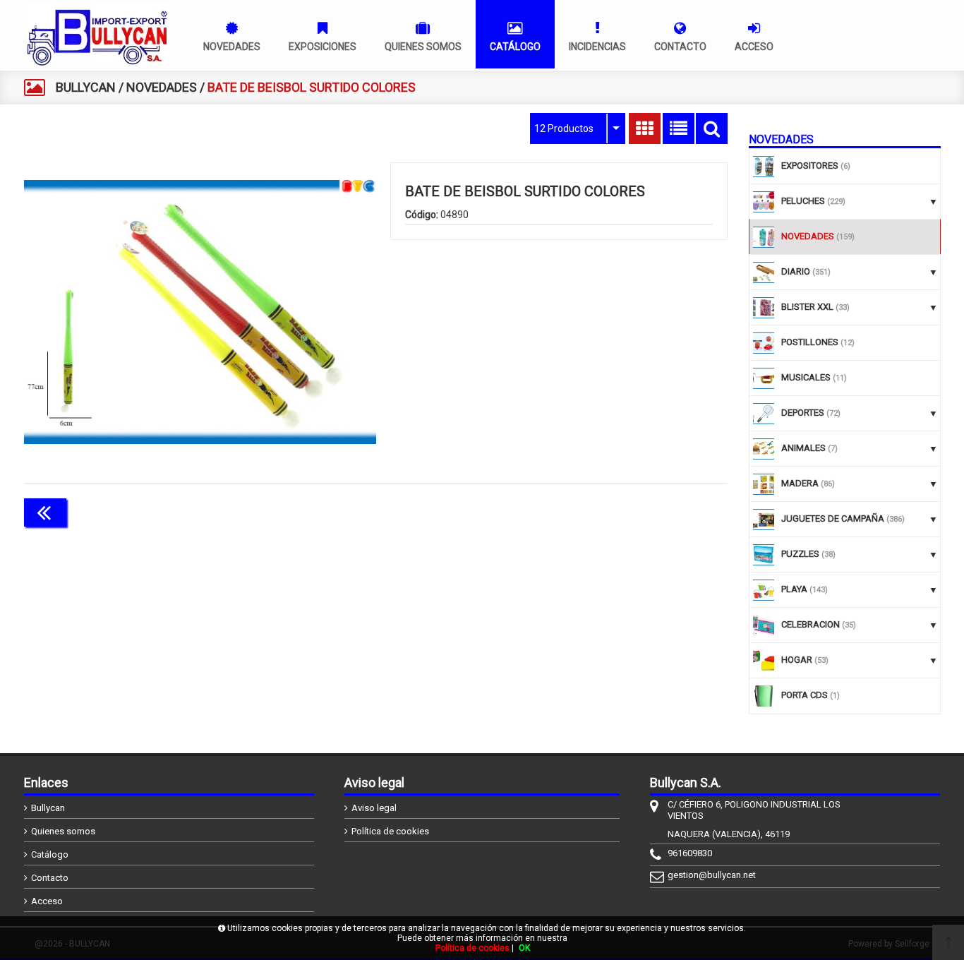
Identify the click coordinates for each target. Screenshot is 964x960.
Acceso (47, 901)
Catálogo (49, 854)
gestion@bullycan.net (712, 875)
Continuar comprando (664, 511)
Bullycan (48, 808)
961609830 (690, 853)
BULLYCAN (86, 87)
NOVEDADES (161, 87)
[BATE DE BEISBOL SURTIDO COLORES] (200, 312)
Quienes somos (63, 831)
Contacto (49, 877)
